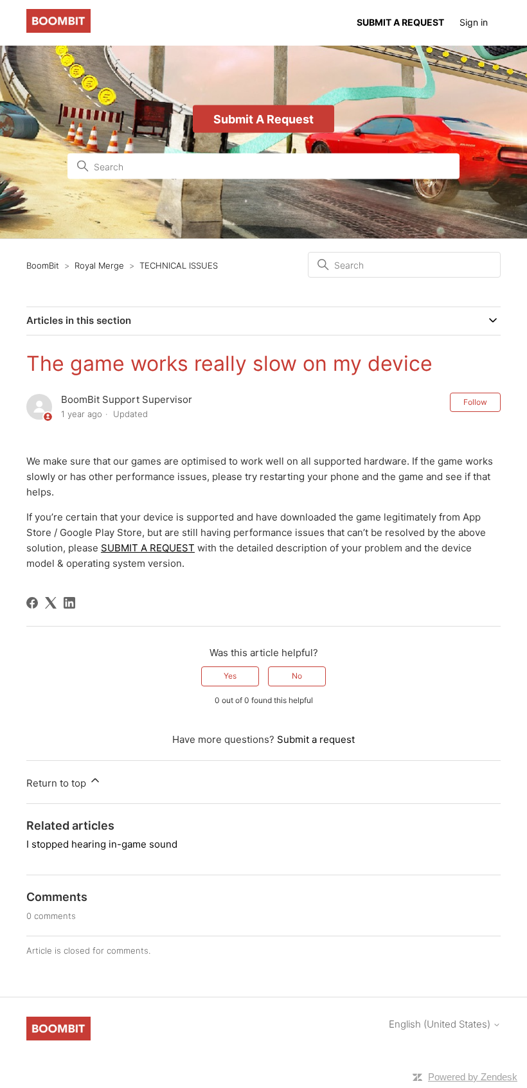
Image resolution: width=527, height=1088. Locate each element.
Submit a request (316, 739)
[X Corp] (51, 603)
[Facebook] (32, 603)
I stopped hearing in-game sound (101, 844)
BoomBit (42, 265)
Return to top (57, 783)
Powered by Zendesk (472, 1076)
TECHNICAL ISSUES (178, 265)
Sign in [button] (474, 22)
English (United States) (441, 1024)
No (297, 676)
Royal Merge (99, 265)
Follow (475, 402)
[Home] (58, 29)
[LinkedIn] (69, 603)
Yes (230, 676)
